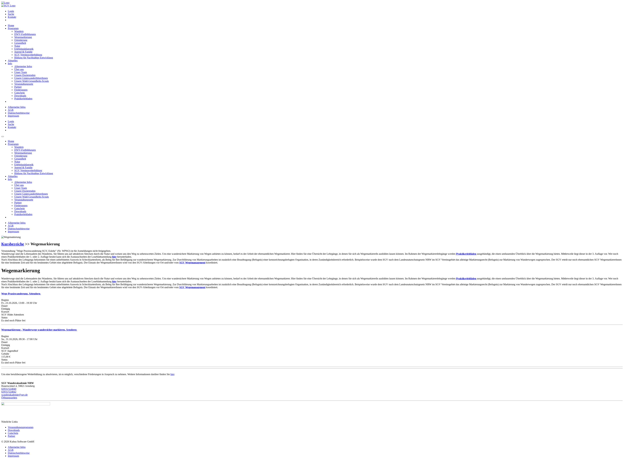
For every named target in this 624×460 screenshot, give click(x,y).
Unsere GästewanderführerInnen (31, 78)
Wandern (19, 31)
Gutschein (19, 92)
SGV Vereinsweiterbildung (28, 54)
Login (11, 11)
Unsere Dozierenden (24, 75)
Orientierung (20, 40)
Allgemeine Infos (23, 66)
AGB (10, 110)
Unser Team (20, 72)
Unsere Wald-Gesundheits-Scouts (31, 81)
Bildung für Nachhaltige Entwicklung (33, 57)
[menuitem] (315, 11)
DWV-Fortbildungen (25, 34)
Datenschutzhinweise (19, 113)
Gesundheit (20, 43)
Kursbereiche (12, 244)
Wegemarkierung (23, 37)
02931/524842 (8, 391)
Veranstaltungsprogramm (20, 427)
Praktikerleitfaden (23, 98)
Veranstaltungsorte (23, 84)
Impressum (13, 115)
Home (11, 25)
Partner (18, 86)
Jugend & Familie (23, 51)
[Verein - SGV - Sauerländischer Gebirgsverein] (8, 5)
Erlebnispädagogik (23, 48)
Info (10, 63)
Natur (17, 46)
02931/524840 (8, 389)
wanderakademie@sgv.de (14, 394)
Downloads (20, 95)
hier (172, 374)
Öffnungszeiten (9, 397)
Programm (13, 28)
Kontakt (12, 17)
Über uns (19, 69)
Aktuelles (13, 60)
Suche (11, 14)
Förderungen (20, 89)
